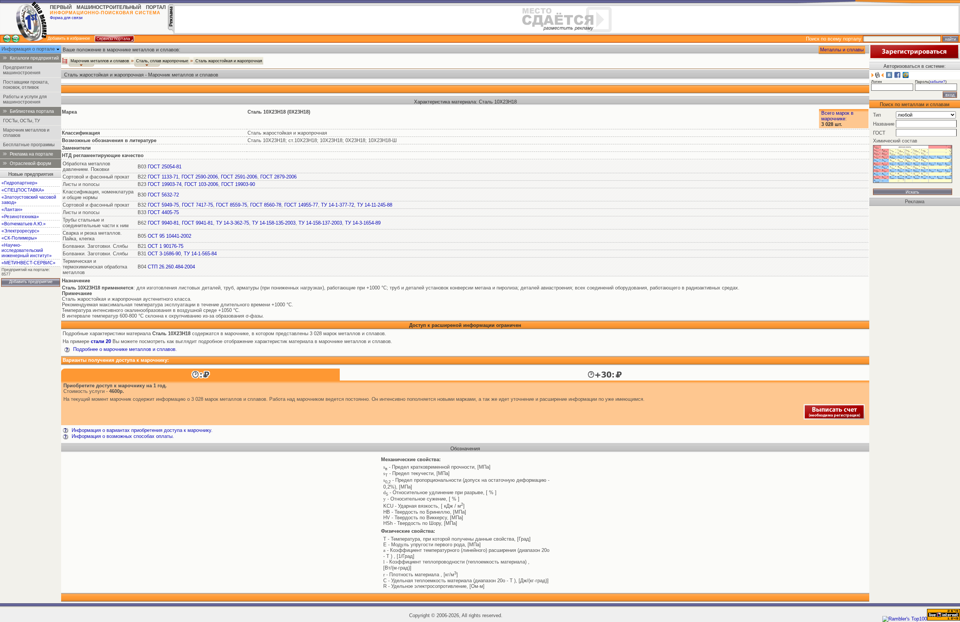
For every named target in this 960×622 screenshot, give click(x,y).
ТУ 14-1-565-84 (200, 253)
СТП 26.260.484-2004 (171, 267)
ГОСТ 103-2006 (201, 184)
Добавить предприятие (30, 281)
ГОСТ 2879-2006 (278, 177)
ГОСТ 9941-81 (197, 223)
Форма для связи (66, 17)
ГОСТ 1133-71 (163, 177)
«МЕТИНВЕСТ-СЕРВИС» (29, 262)
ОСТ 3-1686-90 (164, 253)
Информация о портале (29, 49)
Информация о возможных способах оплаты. (122, 436)
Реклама (914, 201)
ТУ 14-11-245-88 (374, 205)
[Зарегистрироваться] (914, 57)
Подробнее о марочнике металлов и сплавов (124, 349)
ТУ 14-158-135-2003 (274, 223)
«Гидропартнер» (20, 183)
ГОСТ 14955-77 (301, 205)
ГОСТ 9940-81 (163, 223)
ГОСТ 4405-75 (163, 212)
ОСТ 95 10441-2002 (169, 236)
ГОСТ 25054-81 (165, 166)
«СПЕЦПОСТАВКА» (23, 190)
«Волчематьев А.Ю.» (24, 223)
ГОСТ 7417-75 (197, 205)
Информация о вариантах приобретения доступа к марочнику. (141, 430)
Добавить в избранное (69, 38)
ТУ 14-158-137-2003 (320, 223)
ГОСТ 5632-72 (163, 195)
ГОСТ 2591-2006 (239, 177)
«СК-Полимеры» (19, 238)
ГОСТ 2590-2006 (200, 177)
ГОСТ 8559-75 (231, 205)
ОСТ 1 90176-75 (165, 246)
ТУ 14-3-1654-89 (363, 223)
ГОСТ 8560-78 (265, 205)
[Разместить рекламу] (170, 30)
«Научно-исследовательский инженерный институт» (27, 250)
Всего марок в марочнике (837, 115)
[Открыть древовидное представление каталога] (65, 60)
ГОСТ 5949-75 (163, 205)
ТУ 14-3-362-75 (232, 223)
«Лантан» (12, 209)
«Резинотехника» (20, 216)
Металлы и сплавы (842, 49)
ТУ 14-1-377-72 (337, 205)
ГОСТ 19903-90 (238, 184)
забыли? (937, 81)
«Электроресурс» (20, 231)
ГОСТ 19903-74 (165, 184)
